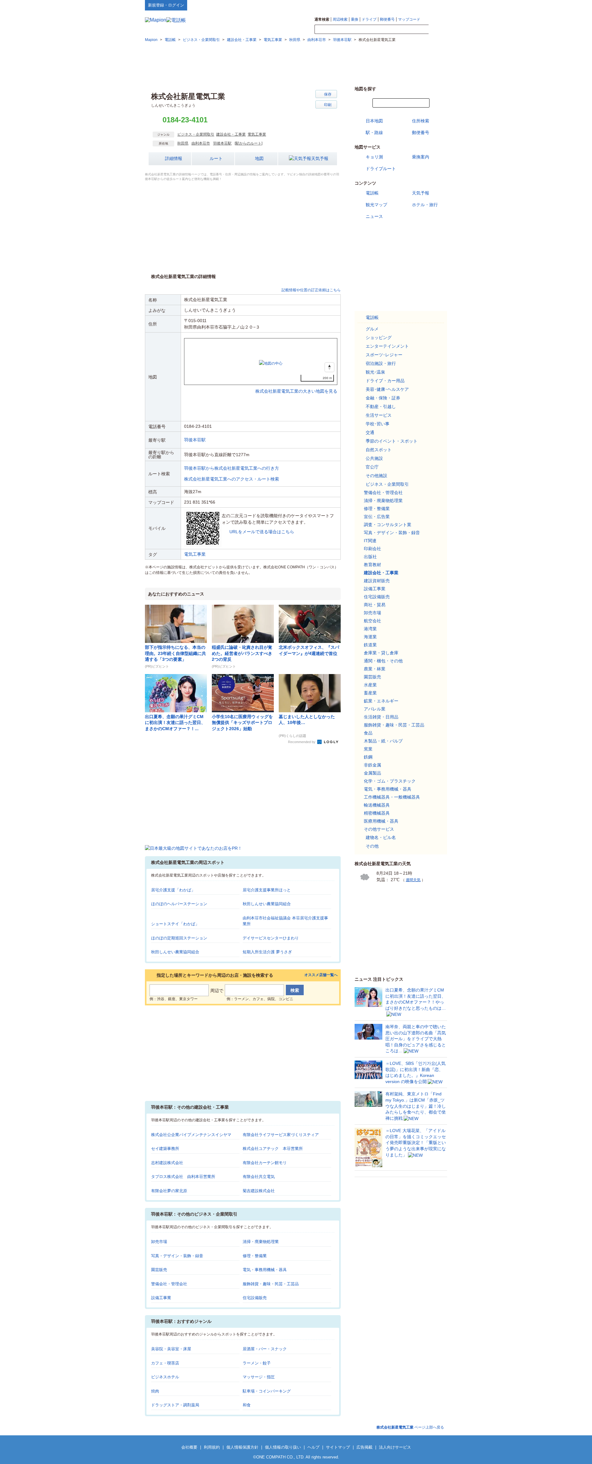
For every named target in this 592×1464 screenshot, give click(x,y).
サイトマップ (437, 5)
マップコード (409, 19)
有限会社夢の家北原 (169, 1190)
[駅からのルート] (248, 143)
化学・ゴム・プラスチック (390, 781)
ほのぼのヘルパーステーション (179, 904)
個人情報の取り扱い (283, 1447)
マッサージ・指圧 (259, 1377)
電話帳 (372, 192)
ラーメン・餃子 (257, 1363)
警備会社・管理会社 (169, 1284)
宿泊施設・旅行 (381, 363)
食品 (368, 732)
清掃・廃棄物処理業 (261, 1241)
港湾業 (370, 628)
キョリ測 (374, 156)
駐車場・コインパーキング (267, 1391)
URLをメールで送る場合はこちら (261, 531)
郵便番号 (387, 19)
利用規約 (212, 1447)
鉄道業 (370, 644)
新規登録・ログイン (166, 5)
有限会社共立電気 (259, 1176)
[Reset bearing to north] (329, 367)
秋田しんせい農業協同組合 (267, 904)
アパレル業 (374, 708)
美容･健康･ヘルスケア (387, 389)
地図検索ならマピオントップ (386, 5)
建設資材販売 (377, 580)
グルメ (372, 328)
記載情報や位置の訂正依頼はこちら (311, 290)
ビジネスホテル (165, 1377)
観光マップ (376, 204)
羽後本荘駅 (222, 143)
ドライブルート (381, 168)
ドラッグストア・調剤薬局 (175, 1405)
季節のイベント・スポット (391, 441)
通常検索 (321, 19)
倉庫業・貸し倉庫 (381, 652)
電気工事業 (257, 134)
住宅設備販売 (255, 1297)
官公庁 (372, 466)
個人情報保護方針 (242, 1447)
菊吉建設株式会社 (259, 1190)
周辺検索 (340, 19)
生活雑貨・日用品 (381, 716)
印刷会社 (372, 548)
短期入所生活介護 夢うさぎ (267, 952)
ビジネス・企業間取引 (195, 134)
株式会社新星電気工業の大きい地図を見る (296, 385)
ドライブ (369, 19)
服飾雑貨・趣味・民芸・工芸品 (271, 1284)
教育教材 (372, 564)
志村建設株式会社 (167, 1162)
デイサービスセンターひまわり (271, 938)
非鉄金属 (372, 765)
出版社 (370, 556)
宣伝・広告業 (377, 516)
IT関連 (370, 540)
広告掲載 (364, 1447)
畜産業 (370, 692)
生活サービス (379, 415)
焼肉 (155, 1391)
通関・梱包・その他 (383, 660)
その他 (372, 846)
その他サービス (379, 829)
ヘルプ (418, 5)
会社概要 (189, 1447)
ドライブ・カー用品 (385, 380)
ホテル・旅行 (425, 204)
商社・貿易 (374, 604)
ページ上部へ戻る (410, 1427)
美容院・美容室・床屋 (171, 1349)
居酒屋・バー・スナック (265, 1349)
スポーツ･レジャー (384, 354)
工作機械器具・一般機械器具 (392, 797)
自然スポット (379, 449)
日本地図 (374, 120)
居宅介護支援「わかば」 (173, 890)
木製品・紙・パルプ (383, 740)
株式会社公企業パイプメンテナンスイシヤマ (191, 1134)
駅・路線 (374, 132)
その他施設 (376, 475)
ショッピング (379, 337)
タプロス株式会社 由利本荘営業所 (183, 1176)
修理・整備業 (255, 1255)
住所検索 (420, 120)
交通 (370, 432)
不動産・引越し (381, 406)
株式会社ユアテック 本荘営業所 (273, 1148)
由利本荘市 (200, 143)
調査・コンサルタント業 (387, 524)
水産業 (370, 684)
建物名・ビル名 (381, 837)
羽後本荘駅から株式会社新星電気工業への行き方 (231, 468)
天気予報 (319, 158)
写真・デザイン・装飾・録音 (177, 1255)
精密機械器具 (377, 813)
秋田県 (182, 143)
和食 (247, 1405)
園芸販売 (159, 1269)
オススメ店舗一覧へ (321, 975)
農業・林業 (374, 668)
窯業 (368, 748)
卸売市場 (159, 1241)
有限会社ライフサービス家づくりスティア (281, 1134)
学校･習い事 (377, 423)
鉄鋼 (368, 756)
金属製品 (372, 773)
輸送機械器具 (377, 805)
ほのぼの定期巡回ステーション (179, 938)
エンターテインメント (387, 346)
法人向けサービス (395, 1447)
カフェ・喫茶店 (165, 1363)
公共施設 (374, 458)
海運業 (370, 636)
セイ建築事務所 (165, 1148)
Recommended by (302, 742)
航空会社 (372, 620)
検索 (438, 29)
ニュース (374, 216)
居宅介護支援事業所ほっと (267, 890)
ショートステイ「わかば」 (175, 924)
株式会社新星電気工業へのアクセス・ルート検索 (231, 478)
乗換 (354, 19)
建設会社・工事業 (231, 134)
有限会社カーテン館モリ (265, 1162)
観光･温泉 (375, 372)
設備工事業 (161, 1297)
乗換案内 (420, 156)
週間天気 (413, 880)
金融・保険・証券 (383, 397)
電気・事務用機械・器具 (265, 1269)
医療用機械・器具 (381, 821)
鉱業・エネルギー (381, 700)
